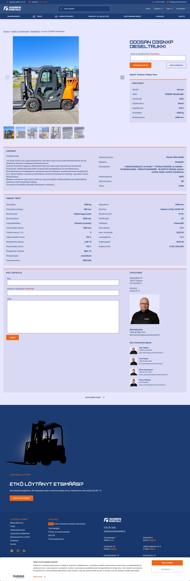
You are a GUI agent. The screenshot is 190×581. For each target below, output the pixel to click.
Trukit (39, 16)
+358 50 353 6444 (145, 350)
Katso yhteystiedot (21, 498)
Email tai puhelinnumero (145, 54)
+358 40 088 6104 (137, 332)
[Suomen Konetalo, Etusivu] (12, 10)
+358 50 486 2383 (145, 361)
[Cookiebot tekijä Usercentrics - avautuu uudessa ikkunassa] (18, 576)
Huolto (148, 9)
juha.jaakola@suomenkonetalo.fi (151, 353)
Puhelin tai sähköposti (20, 289)
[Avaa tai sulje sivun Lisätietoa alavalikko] (162, 8)
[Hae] (61, 9)
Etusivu (6, 31)
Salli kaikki (167, 563)
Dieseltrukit (35, 31)
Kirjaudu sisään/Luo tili (17, 2)
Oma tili (51, 535)
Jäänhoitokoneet (66, 16)
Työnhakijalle (54, 528)
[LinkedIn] (24, 551)
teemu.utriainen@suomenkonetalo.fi (152, 385)
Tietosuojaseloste (56, 539)
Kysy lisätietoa (176, 65)
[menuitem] (148, 9)
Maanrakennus (13, 16)
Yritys (168, 9)
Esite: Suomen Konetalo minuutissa (69, 524)
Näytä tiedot (38, 577)
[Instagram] (18, 551)
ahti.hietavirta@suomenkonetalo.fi (145, 335)
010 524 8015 (144, 382)
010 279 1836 (160, 2)
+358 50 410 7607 (145, 372)
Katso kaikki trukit (93, 397)
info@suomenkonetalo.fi (178, 2)
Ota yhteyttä (180, 9)
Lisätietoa (157, 9)
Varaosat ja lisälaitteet (98, 16)
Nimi (9, 279)
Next (122, 77)
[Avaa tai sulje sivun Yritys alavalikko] (172, 8)
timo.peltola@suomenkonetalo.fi (151, 364)
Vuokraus (160, 16)
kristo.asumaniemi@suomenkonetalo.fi (153, 375)
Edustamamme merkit (132, 16)
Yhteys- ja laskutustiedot (59, 532)
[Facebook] (12, 551)
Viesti (9, 299)
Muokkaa (166, 569)
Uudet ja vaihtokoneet (20, 31)
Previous (7, 77)
